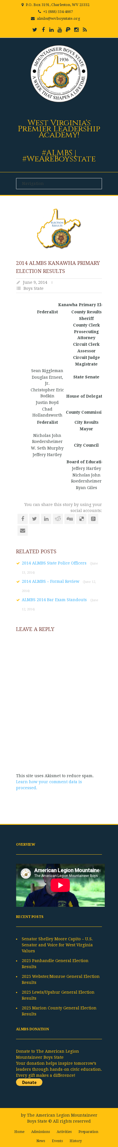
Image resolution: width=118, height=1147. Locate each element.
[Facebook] (43, 29)
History (76, 1141)
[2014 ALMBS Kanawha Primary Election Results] (59, 229)
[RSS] (84, 29)
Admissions (40, 1132)
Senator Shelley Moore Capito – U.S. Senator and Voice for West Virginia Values (57, 945)
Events (57, 1141)
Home (19, 1132)
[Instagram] (76, 29)
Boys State (33, 288)
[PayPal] (68, 29)
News (40, 1141)
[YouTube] (59, 29)
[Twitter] (35, 29)
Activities (64, 1132)
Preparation (88, 1132)
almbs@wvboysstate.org (58, 18)
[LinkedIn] (51, 29)
